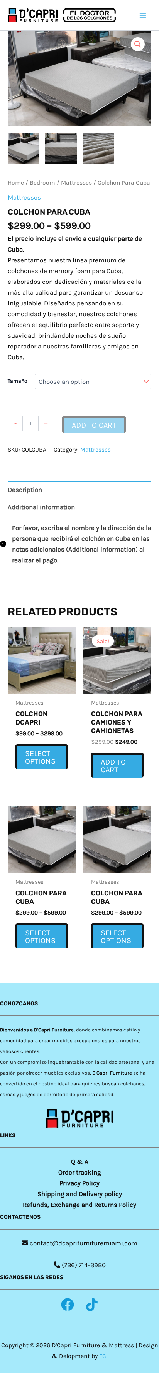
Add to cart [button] (113, 766)
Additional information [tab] (41, 507)
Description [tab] (25, 489)
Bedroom (42, 182)
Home (16, 182)
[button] (138, 44)
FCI (103, 1356)
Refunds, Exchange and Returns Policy (79, 1204)
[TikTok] (91, 1304)
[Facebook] (67, 1304)
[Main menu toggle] (142, 15)
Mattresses (76, 182)
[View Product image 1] (23, 148)
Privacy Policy (79, 1183)
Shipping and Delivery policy (79, 1194)
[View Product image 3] (98, 148)
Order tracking (79, 1172)
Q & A (79, 1161)
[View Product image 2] (61, 148)
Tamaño (17, 381)
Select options (40, 757)
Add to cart (94, 425)
